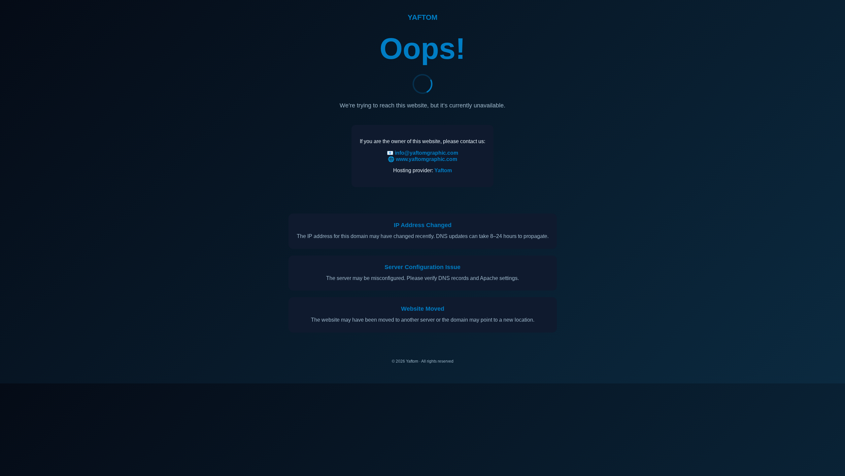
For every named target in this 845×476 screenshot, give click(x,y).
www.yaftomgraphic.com (426, 159)
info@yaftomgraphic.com (426, 153)
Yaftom (443, 170)
